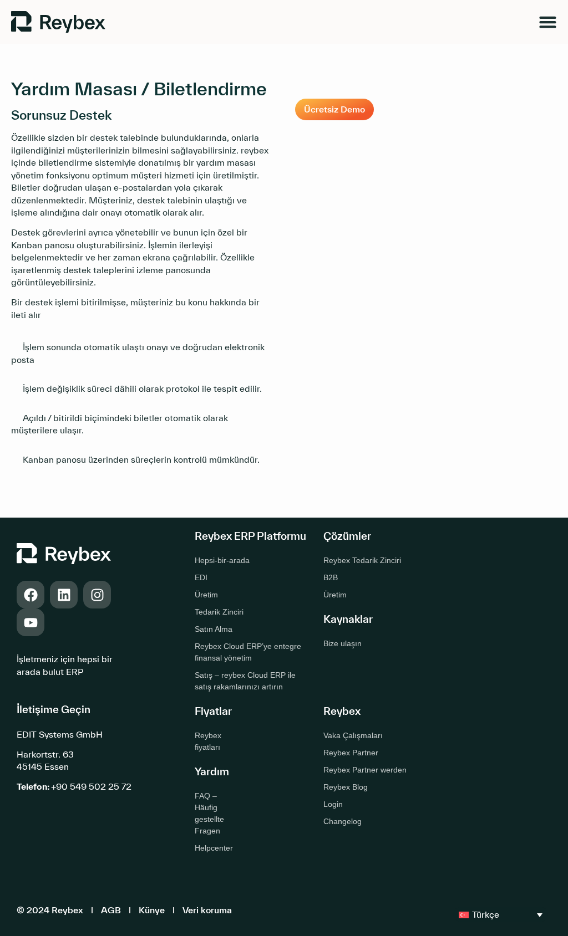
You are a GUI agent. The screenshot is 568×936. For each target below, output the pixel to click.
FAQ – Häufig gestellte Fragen (209, 813)
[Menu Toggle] (548, 22)
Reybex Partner (350, 752)
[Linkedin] (64, 594)
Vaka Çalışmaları (353, 735)
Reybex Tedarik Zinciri (362, 560)
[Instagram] (97, 594)
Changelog (342, 821)
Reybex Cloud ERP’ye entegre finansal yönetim (248, 652)
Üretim (206, 594)
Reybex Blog (345, 786)
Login (333, 804)
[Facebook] (30, 594)
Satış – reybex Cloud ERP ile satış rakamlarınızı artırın (245, 681)
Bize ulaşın (342, 643)
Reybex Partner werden (365, 769)
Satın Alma (213, 629)
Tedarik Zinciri (219, 611)
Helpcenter (214, 847)
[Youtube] (30, 622)
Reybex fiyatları (208, 741)
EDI (201, 577)
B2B (330, 577)
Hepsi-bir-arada (222, 560)
